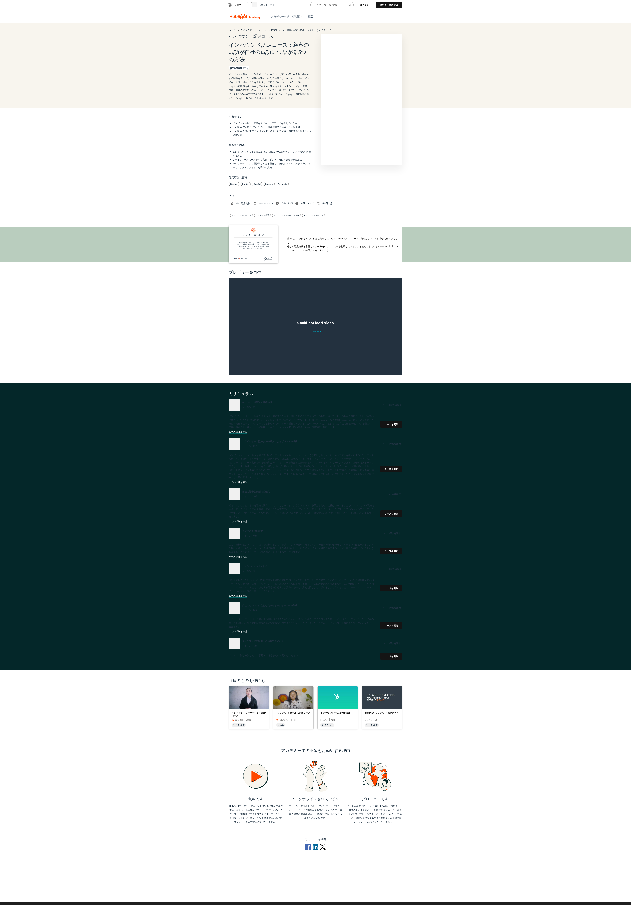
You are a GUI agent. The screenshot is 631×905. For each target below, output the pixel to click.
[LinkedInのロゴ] (316, 846)
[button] (315, 405)
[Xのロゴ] (323, 846)
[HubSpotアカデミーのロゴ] (245, 16)
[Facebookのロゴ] (309, 846)
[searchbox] (332, 5)
